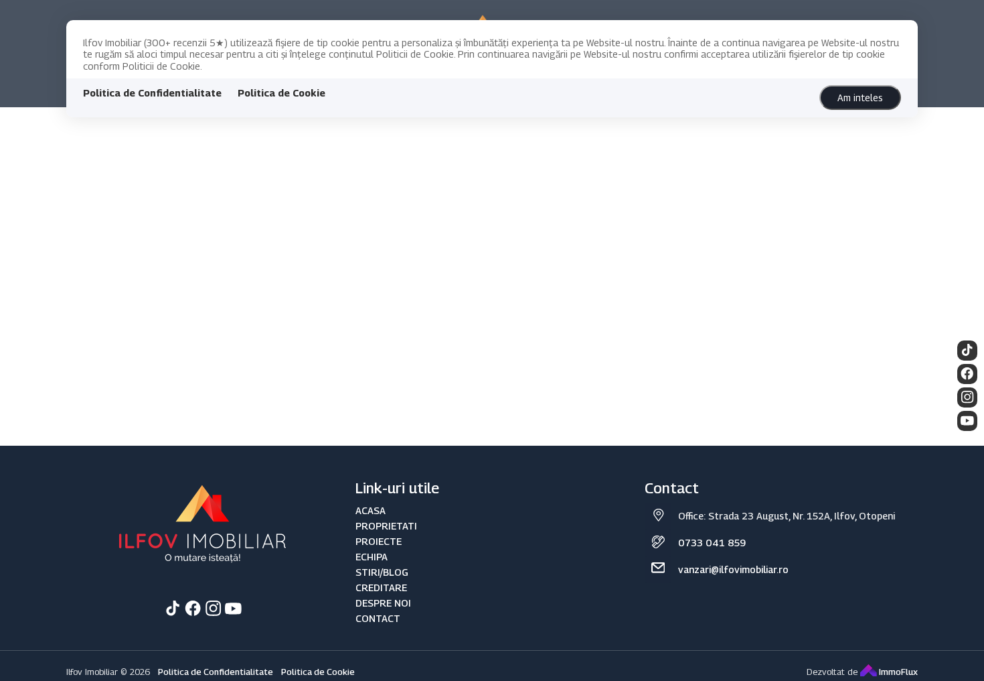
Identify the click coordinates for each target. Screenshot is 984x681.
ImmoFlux (897, 671)
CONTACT (377, 618)
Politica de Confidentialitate (152, 93)
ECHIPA (371, 556)
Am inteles (860, 97)
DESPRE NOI (383, 603)
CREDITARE (381, 587)
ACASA (370, 510)
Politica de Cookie (281, 93)
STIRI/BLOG (381, 572)
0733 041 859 (712, 542)
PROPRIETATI (386, 526)
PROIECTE (378, 541)
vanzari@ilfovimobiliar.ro (733, 569)
